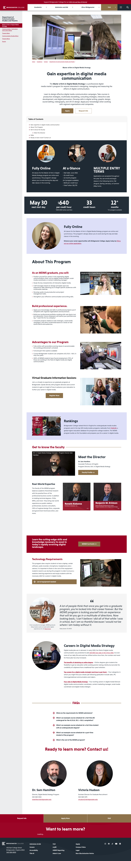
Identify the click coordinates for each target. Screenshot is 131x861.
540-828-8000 (11, 852)
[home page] (13, 843)
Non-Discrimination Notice (85, 853)
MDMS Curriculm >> (89, 544)
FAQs (32, 135)
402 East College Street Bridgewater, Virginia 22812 (15, 849)
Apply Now (65, 818)
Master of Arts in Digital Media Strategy (10, 25)
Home (33, 61)
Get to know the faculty (38, 129)
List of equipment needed (46, 582)
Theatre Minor (6, 38)
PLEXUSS (113, 428)
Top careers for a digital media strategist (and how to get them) (85, 672)
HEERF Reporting (58, 850)
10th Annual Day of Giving (78, 2)
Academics (39, 61)
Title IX (32, 853)
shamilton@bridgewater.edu (41, 799)
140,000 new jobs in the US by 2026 (101, 653)
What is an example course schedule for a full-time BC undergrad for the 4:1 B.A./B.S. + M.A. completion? (75, 719)
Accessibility (34, 850)
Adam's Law (57, 853)
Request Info (83, 111)
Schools (46, 61)
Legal (77, 850)
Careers (32, 847)
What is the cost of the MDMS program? (70, 740)
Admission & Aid (35, 844)
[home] (14, 7)
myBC (55, 847)
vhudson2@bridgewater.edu (88, 799)
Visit (109, 818)
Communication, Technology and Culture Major (10, 29)
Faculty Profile (87, 472)
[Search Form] (127, 7)
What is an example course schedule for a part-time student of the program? (74, 734)
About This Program (37, 127)
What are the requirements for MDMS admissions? (74, 713)
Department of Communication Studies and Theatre (10, 19)
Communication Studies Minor (10, 36)
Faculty (4, 41)
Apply (67, 111)
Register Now (54, 395)
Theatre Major (6, 33)
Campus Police (81, 847)
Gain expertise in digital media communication (45, 125)
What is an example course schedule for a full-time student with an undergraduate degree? (77, 726)
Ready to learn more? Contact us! (41, 137)
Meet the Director (39, 133)
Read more (48, 629)
